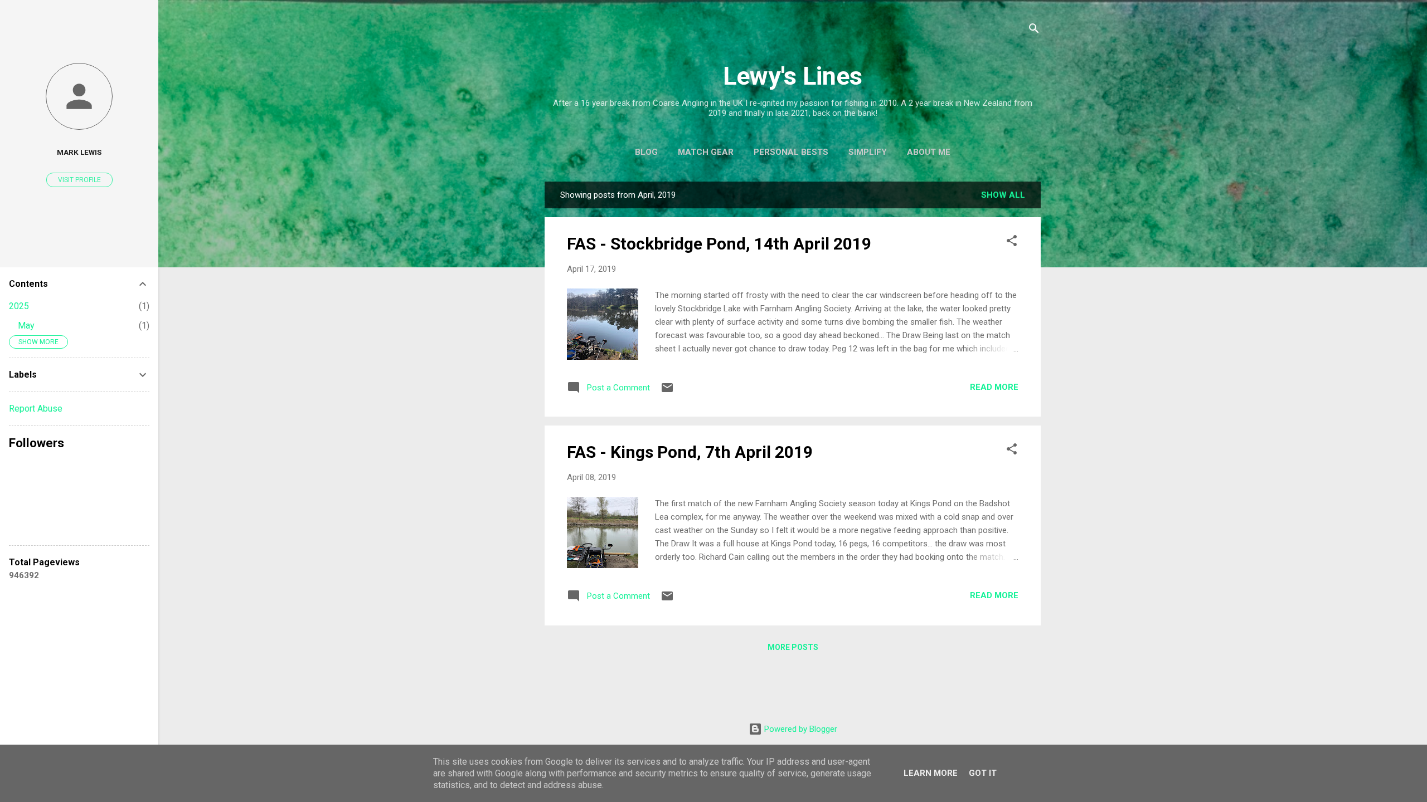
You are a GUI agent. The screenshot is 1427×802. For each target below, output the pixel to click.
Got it (983, 773)
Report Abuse (35, 408)
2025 (19, 306)
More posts (793, 647)
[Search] (1034, 30)
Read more (994, 387)
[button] (1011, 242)
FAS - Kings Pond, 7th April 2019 (690, 452)
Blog (646, 152)
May (26, 325)
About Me (928, 152)
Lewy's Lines (792, 76)
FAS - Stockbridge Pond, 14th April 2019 (719, 243)
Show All (1003, 195)
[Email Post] (667, 392)
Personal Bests (791, 152)
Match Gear (706, 152)
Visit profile (79, 180)
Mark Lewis (79, 152)
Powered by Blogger (799, 729)
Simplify (867, 152)
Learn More (931, 773)
